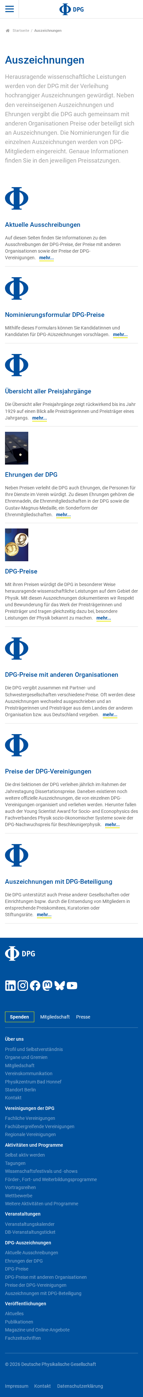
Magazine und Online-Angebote (37, 1329)
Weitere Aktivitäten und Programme (41, 1203)
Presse (83, 1017)
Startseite (20, 30)
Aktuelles (14, 1313)
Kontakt (13, 1097)
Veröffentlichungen (25, 1304)
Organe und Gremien (26, 1057)
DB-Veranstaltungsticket (30, 1232)
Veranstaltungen (23, 1214)
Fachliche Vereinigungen (30, 1118)
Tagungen (15, 1163)
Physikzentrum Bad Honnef (33, 1081)
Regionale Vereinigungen (30, 1134)
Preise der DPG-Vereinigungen (36, 1285)
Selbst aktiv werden (25, 1155)
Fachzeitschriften (23, 1338)
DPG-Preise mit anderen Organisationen (46, 1277)
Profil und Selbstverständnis (34, 1049)
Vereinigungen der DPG (30, 1108)
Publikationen (19, 1321)
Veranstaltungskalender (30, 1224)
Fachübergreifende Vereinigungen (39, 1126)
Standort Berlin (20, 1089)
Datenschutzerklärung (80, 1386)
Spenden (19, 1017)
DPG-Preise (16, 1269)
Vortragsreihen (20, 1187)
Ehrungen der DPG (24, 1261)
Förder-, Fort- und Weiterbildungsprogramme (51, 1179)
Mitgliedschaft (55, 1017)
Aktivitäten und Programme (34, 1145)
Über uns (14, 1039)
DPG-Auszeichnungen (28, 1243)
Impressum (16, 1386)
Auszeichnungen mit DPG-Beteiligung (43, 1293)
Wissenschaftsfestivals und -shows (41, 1171)
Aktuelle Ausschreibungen (31, 1252)
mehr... (46, 258)
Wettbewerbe (18, 1195)
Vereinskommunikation (29, 1073)
